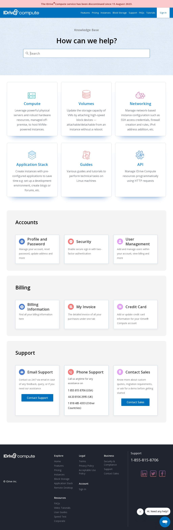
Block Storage (120, 12)
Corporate (59, 521)
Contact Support (37, 398)
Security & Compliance (110, 463)
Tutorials (150, 12)
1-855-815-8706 (144, 460)
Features (85, 12)
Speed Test (60, 516)
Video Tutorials (62, 507)
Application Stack (63, 483)
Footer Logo (19, 455)
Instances (106, 12)
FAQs (141, 12)
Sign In (163, 12)
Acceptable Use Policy (87, 471)
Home (57, 461)
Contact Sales (135, 402)
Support (133, 12)
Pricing (95, 12)
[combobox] (86, 53)
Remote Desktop (63, 487)
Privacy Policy (86, 465)
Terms (82, 461)
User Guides (60, 512)
